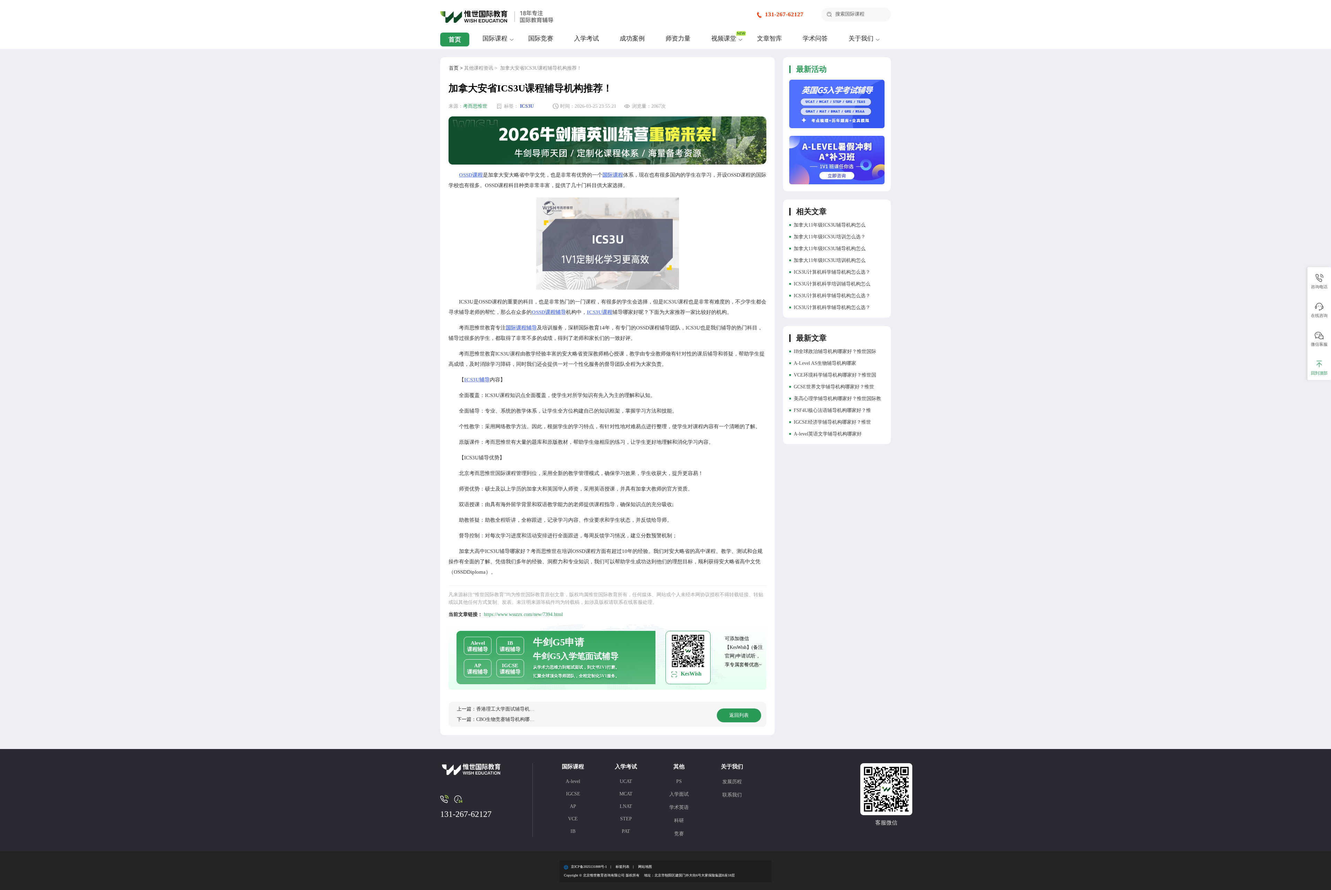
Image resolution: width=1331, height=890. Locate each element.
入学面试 (679, 794)
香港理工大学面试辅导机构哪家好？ (515, 709)
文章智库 (769, 38)
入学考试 (586, 38)
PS (679, 781)
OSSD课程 (471, 175)
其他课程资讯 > (480, 68)
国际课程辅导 (521, 328)
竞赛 (679, 833)
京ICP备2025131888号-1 (589, 867)
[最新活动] (837, 104)
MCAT (626, 793)
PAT (626, 831)
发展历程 (732, 781)
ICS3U (527, 106)
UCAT (626, 781)
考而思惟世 (475, 106)
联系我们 (732, 795)
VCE (573, 818)
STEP (626, 818)
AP (573, 806)
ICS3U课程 (599, 312)
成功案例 (632, 38)
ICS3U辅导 (477, 379)
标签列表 (622, 867)
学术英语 (679, 807)
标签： (511, 106)
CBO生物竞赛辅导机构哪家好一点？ (515, 719)
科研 (679, 820)
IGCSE (573, 793)
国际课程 (494, 38)
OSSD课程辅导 (549, 312)
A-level (573, 781)
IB (573, 831)
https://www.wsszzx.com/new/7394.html (523, 614)
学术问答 (815, 38)
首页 (455, 39)
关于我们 (861, 38)
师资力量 (678, 38)
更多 (869, 336)
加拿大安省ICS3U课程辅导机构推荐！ (541, 68)
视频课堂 (723, 38)
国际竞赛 (540, 38)
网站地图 (645, 867)
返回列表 (739, 715)
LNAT (626, 806)
